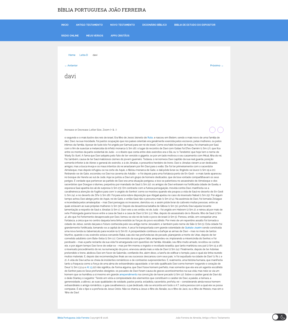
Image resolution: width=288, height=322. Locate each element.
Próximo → (217, 65)
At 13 (89, 267)
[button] (279, 317)
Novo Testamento (122, 24)
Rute (150, 137)
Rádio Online (70, 35)
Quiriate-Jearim (193, 227)
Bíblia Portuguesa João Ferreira (102, 9)
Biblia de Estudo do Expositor (194, 24)
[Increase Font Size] (212, 130)
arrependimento (128, 274)
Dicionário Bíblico (154, 24)
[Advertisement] (144, 104)
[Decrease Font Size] (221, 130)
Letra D (84, 55)
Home (71, 55)
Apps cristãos (120, 35)
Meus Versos (94, 35)
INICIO (65, 24)
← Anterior (71, 65)
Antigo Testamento (89, 24)
